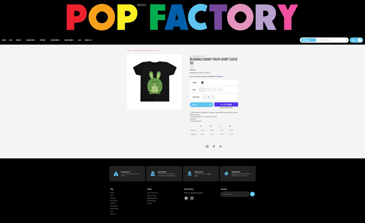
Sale (111, 211)
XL (220, 90)
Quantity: (196, 97)
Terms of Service (152, 193)
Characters (113, 201)
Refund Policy (151, 201)
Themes (112, 198)
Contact (149, 203)
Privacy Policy (151, 195)
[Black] (202, 82)
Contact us (235, 174)
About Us (113, 214)
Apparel (112, 203)
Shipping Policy (152, 198)
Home (129, 50)
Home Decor (114, 208)
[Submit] (252, 194)
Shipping (192, 73)
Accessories (114, 206)
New (111, 195)
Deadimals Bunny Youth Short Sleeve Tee (145, 50)
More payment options (226, 107)
